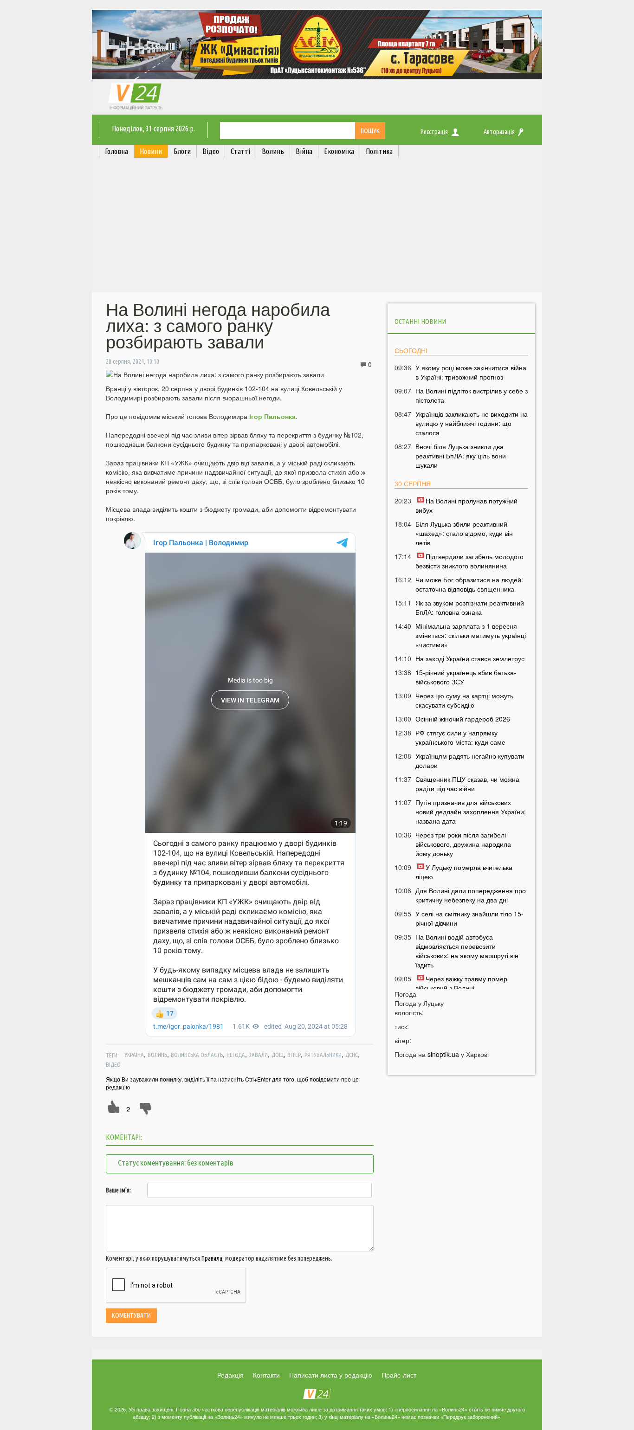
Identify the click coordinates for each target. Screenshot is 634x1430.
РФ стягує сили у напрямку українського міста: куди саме (460, 737)
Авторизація (499, 131)
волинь (157, 1054)
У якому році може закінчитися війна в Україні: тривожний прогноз (470, 372)
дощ (278, 1054)
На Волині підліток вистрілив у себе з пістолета (471, 395)
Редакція (230, 1374)
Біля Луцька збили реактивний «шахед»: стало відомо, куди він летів (464, 533)
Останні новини (420, 321)
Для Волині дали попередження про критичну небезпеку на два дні (470, 895)
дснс (351, 1054)
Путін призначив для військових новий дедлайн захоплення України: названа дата (470, 811)
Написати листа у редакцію (330, 1374)
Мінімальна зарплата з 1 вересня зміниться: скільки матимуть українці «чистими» (470, 635)
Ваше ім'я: (118, 1190)
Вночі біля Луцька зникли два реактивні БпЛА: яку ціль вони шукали (460, 456)
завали (258, 1054)
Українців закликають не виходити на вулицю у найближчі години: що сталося (471, 423)
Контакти (266, 1374)
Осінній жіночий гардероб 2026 (462, 718)
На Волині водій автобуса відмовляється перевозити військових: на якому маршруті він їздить (466, 950)
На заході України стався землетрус (469, 658)
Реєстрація (434, 131)
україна (134, 1054)
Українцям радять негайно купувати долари (469, 760)
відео (113, 1064)
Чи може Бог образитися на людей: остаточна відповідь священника (469, 584)
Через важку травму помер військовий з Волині (461, 983)
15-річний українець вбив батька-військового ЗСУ (465, 677)
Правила (211, 1258)
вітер (294, 1054)
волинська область (197, 1054)
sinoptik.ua (443, 1054)
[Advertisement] (317, 227)
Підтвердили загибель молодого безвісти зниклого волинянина (469, 561)
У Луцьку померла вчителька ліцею (463, 872)
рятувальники (323, 1054)
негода (235, 1054)
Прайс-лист (399, 1374)
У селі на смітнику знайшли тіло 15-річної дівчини (469, 918)
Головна (116, 151)
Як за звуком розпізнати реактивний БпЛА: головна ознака (469, 607)
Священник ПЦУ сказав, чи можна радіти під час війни (467, 783)
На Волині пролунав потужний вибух (466, 505)
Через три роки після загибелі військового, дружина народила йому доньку (463, 844)
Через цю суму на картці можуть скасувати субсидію (464, 700)
